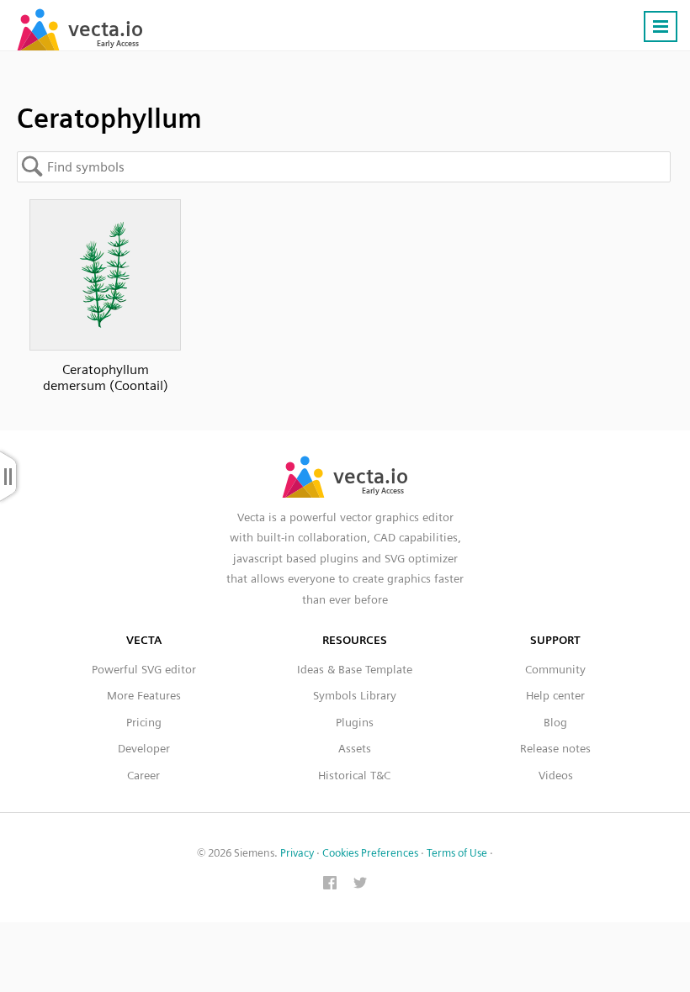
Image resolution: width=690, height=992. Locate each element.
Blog (555, 722)
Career (143, 775)
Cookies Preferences (370, 853)
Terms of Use (457, 853)
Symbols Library (354, 695)
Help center (555, 695)
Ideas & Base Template (354, 669)
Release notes (555, 748)
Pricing (144, 722)
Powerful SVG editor (144, 669)
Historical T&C (354, 775)
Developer (144, 748)
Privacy (297, 853)
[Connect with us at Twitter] (360, 884)
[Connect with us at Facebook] (330, 884)
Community (555, 669)
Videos (556, 775)
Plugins (355, 722)
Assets (354, 748)
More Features (144, 695)
